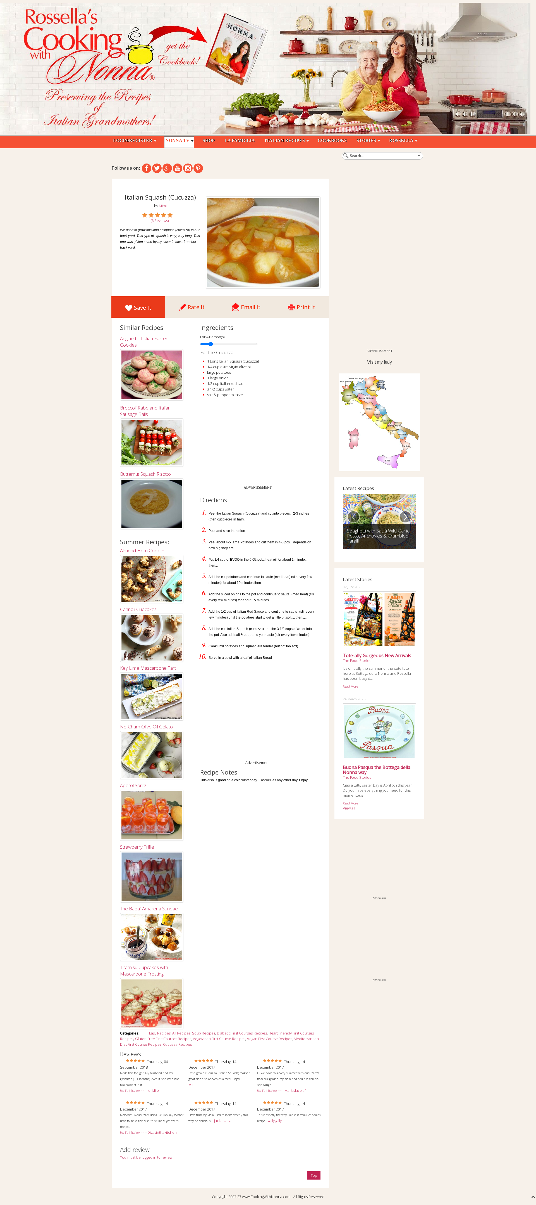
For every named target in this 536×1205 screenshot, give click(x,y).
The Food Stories (357, 660)
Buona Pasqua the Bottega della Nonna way (376, 769)
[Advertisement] (258, 443)
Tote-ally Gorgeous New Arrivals (377, 655)
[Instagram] (188, 168)
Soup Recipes (203, 1033)
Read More (350, 686)
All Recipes (181, 1033)
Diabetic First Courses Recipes (242, 1033)
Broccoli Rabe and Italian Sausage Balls (145, 410)
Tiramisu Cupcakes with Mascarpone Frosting (144, 970)
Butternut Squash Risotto (145, 474)
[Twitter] (157, 168)
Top (314, 1175)
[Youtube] (177, 168)
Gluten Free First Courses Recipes (163, 1038)
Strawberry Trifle (137, 847)
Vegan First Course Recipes (269, 1038)
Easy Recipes (160, 1033)
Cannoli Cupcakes (138, 609)
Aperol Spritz (133, 785)
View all (349, 808)
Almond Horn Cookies (143, 550)
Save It (142, 307)
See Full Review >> (132, 1091)
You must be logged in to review (146, 1157)
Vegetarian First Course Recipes (219, 1038)
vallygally (275, 1120)
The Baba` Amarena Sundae (149, 908)
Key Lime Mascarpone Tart (148, 668)
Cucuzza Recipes (177, 1044)
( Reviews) (160, 220)
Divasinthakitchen (162, 1132)
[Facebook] (146, 168)
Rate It (196, 305)
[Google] (167, 168)
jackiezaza (222, 1120)
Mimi (192, 1084)
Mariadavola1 (295, 1090)
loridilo (153, 1090)
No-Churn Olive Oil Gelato (146, 726)
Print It (306, 305)
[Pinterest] (198, 168)
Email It (250, 305)
